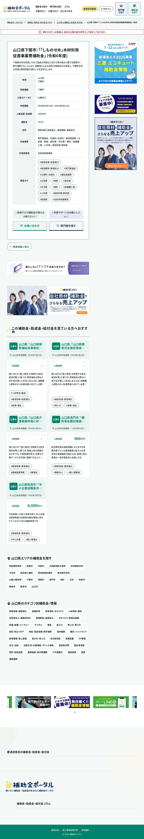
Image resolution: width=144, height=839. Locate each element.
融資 (83, 652)
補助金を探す (42, 6)
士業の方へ (41, 11)
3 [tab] (75, 712)
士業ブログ (53, 11)
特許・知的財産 (16, 652)
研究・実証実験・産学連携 (40, 631)
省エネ (60, 624)
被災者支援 (79, 645)
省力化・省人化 (38, 638)
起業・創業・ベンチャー (19, 624)
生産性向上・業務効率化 (20, 617)
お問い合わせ (32, 226)
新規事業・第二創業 (18, 638)
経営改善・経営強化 (18, 611)
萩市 (62, 579)
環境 (49, 624)
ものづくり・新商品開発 (69, 617)
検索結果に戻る (21, 247)
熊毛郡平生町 (63, 572)
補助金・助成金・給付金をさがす (40, 22)
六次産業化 (57, 652)
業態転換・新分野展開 (37, 652)
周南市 (41, 579)
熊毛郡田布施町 (45, 572)
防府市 (82, 579)
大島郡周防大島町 (57, 565)
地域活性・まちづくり (54, 611)
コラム (67, 6)
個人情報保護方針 (70, 830)
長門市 (52, 579)
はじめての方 (66, 11)
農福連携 (13, 658)
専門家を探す (56, 6)
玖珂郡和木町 (77, 565)
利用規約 (85, 830)
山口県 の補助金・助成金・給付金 (69, 22)
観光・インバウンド (78, 631)
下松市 (12, 572)
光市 (72, 579)
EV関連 (82, 638)
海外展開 (61, 631)
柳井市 (23, 586)
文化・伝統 (14, 645)
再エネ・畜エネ (74, 624)
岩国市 (30, 565)
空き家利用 (55, 638)
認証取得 (72, 652)
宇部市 (41, 565)
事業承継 (70, 638)
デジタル (38, 624)
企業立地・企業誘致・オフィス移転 (39, 645)
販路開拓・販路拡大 (45, 617)
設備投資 (36, 611)
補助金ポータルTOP (15, 22)
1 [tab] (68, 712)
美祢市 (12, 586)
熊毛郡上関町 (26, 572)
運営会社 (55, 830)
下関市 (30, 579)
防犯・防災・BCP (16, 631)
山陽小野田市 (15, 579)
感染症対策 (64, 645)
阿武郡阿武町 (15, 565)
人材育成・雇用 (75, 611)
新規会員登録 (90, 8)
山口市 (35, 586)
